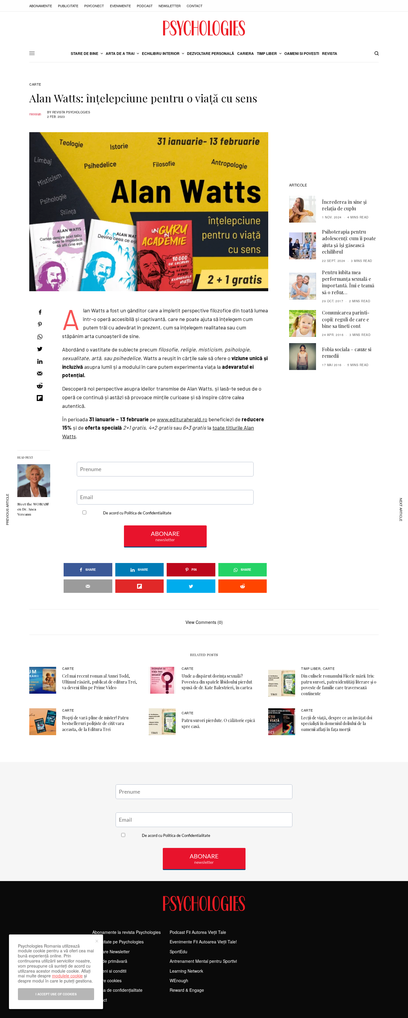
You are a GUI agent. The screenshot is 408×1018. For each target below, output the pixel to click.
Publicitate (68, 5)
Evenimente (120, 5)
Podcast (145, 5)
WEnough (179, 980)
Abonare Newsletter (111, 951)
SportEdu (178, 951)
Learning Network (186, 971)
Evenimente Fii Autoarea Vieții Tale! (203, 942)
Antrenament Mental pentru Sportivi (203, 961)
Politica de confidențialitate (117, 990)
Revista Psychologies (71, 112)
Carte (35, 84)
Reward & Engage (187, 990)
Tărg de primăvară (109, 961)
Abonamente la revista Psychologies (126, 932)
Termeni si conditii (109, 971)
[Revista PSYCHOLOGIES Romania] (204, 28)
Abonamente (40, 5)
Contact (195, 5)
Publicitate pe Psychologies (118, 942)
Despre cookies (107, 980)
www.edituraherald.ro (182, 419)
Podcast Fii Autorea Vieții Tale (198, 932)
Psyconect (94, 5)
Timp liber (311, 668)
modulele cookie (67, 976)
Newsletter (170, 5)
